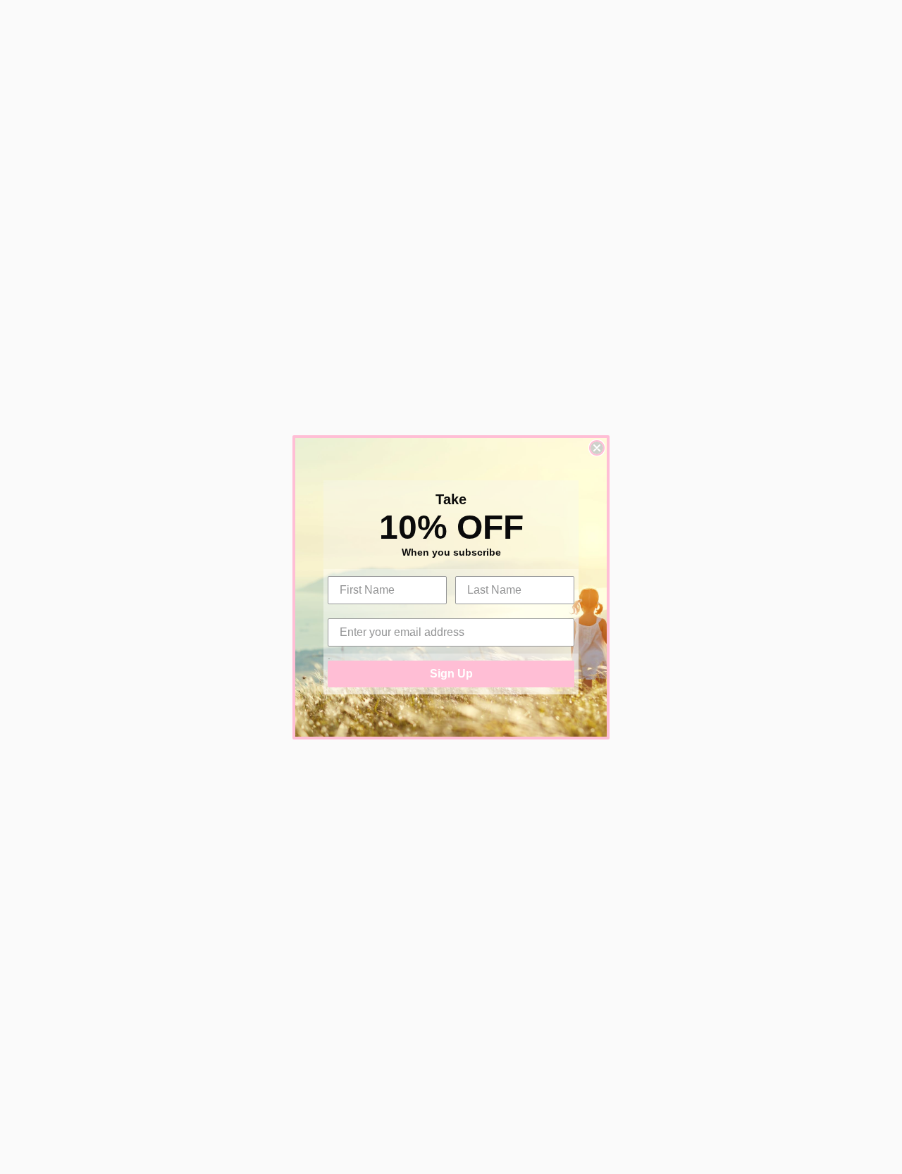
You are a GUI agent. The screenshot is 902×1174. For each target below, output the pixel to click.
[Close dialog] (597, 448)
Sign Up (451, 674)
